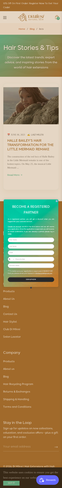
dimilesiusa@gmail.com (43, 273)
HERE (9, 234)
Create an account (14, 226)
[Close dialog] (57, 201)
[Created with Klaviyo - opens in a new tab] (31, 288)
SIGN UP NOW (31, 279)
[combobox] (11, 259)
